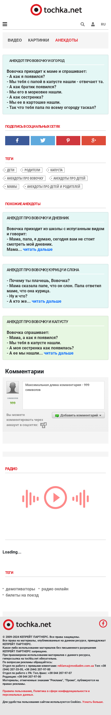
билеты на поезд (22, 595)
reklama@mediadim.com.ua (76, 666)
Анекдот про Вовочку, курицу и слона (43, 270)
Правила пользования (17, 691)
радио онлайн (55, 589)
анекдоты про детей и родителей (53, 186)
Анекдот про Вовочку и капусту (37, 321)
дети (10, 169)
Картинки (38, 40)
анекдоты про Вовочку (25, 178)
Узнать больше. (93, 702)
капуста (56, 169)
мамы (12, 186)
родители (32, 169)
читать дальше (38, 249)
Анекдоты (66, 40)
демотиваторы (20, 589)
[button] (93, 24)
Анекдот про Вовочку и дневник (38, 218)
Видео (15, 40)
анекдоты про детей (69, 178)
